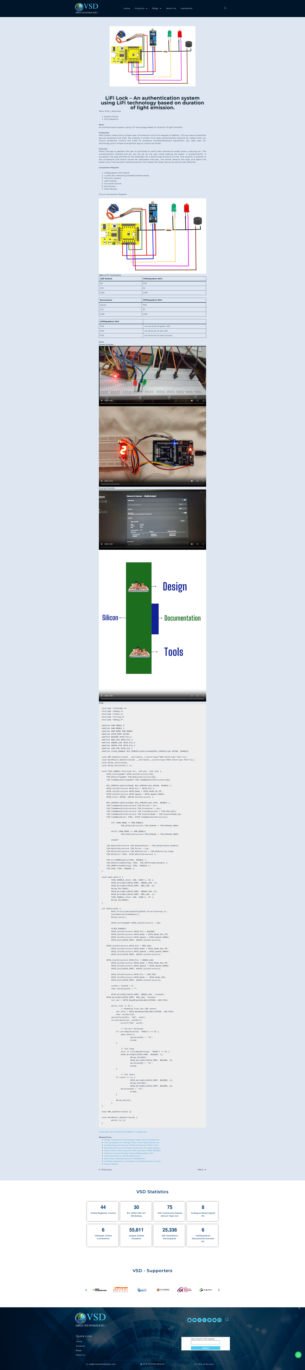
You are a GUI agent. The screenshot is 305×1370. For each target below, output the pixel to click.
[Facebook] (194, 1320)
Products (140, 8)
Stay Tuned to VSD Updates (203, 1339)
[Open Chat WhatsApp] (298, 1355)
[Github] (219, 1320)
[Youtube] (214, 1320)
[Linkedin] (209, 1320)
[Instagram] (199, 1320)
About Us (171, 8)
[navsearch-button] (224, 8)
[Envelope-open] (189, 1320)
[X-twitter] (204, 1320)
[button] (86, 1290)
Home (127, 8)
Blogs (155, 8)
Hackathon (187, 8)
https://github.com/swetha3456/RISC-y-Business (123, 1132)
